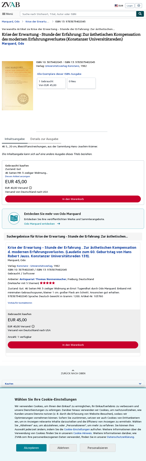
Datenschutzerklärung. (121, 436)
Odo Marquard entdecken (39, 223)
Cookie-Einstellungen (77, 429)
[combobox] (78, 14)
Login (130, 5)
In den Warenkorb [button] (73, 199)
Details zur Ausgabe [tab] (44, 139)
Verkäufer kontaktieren (20, 302)
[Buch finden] (140, 14)
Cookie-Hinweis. (82, 433)
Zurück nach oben (73, 373)
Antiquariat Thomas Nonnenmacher (43, 279)
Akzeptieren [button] (31, 447)
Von (47, 83)
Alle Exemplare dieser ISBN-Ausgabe (59, 73)
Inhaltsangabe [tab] (15, 139)
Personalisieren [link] (98, 447)
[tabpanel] (71, 150)
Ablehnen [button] (63, 447)
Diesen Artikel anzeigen (17, 176)
